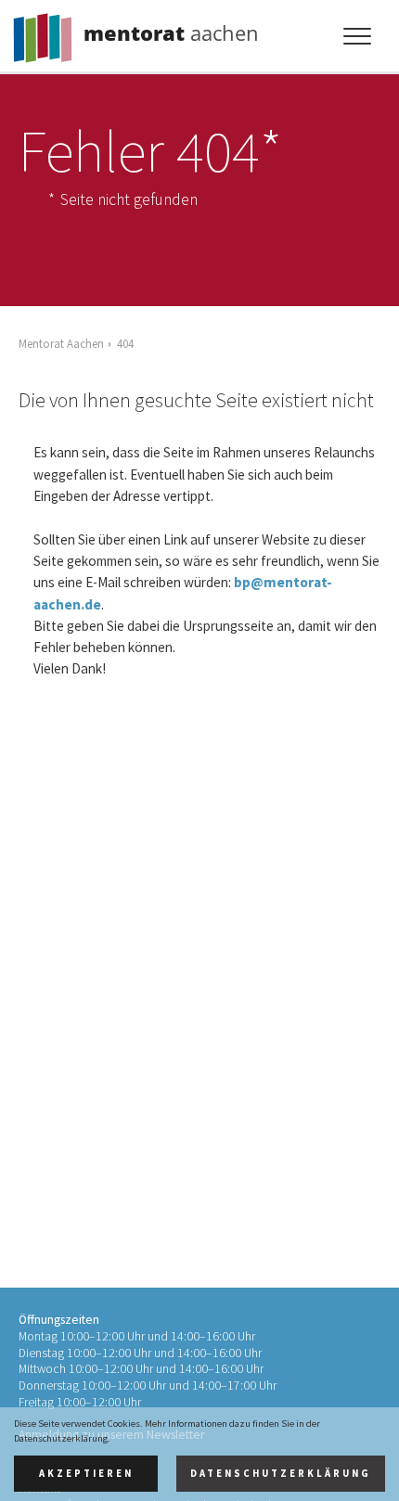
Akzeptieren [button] (86, 1474)
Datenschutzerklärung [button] (280, 1474)
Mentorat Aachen (61, 343)
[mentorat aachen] (46, 32)
